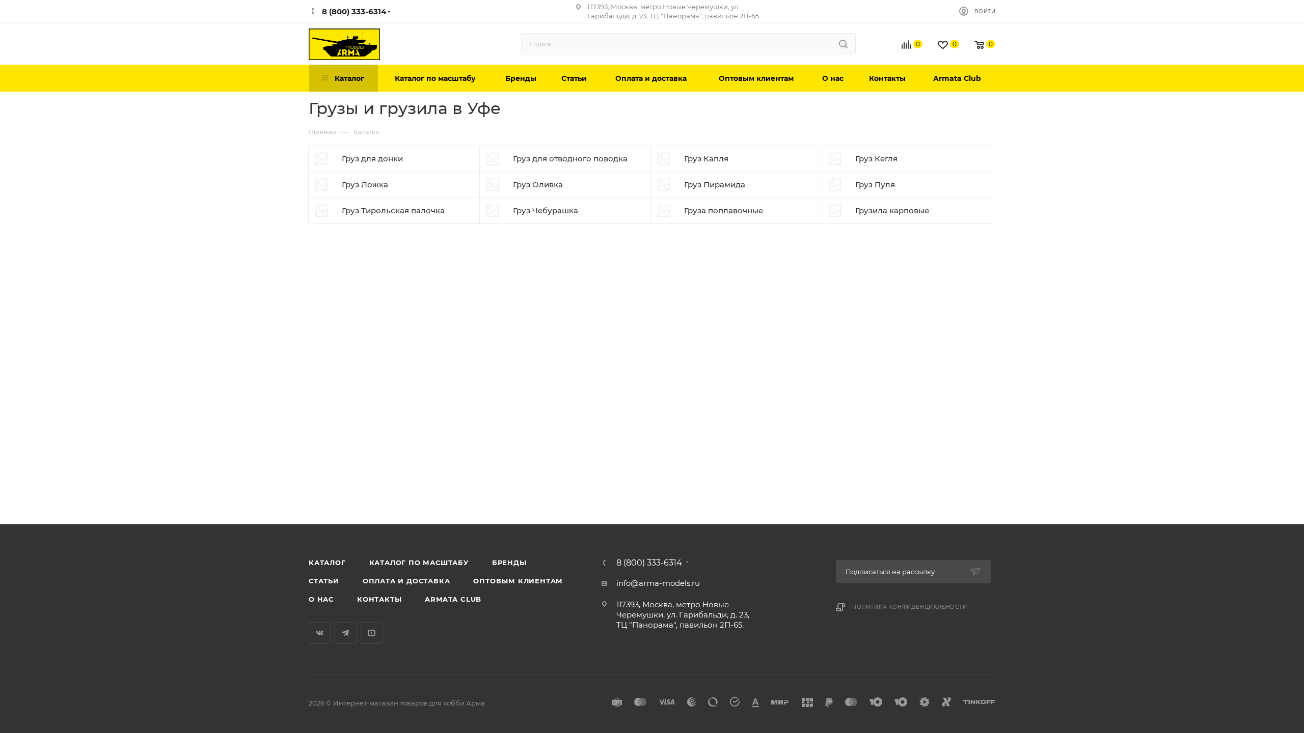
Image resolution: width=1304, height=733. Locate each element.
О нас (321, 599)
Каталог (327, 562)
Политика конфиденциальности (909, 607)
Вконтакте (320, 633)
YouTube (372, 633)
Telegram (346, 633)
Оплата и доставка (406, 581)
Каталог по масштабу (419, 562)
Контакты (379, 599)
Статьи (324, 581)
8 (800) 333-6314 (649, 563)
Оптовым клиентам (518, 581)
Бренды (509, 562)
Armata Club (453, 599)
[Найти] (843, 43)
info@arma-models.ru (658, 583)
